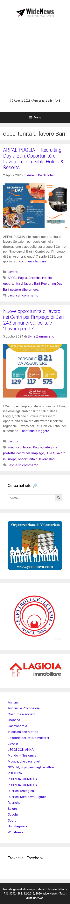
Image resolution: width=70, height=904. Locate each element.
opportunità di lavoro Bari (21, 283)
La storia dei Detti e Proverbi (28, 738)
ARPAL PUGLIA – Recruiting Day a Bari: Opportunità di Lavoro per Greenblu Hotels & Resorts (33, 158)
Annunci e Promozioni (24, 708)
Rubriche (14, 803)
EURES (50, 453)
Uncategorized (18, 826)
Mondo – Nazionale (22, 755)
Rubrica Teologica (21, 791)
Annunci (13, 702)
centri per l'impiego (30, 453)
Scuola (13, 814)
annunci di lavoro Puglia (25, 447)
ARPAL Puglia (17, 278)
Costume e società (21, 714)
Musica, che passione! (24, 761)
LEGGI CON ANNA (21, 749)
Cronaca (14, 720)
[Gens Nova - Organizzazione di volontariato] (35, 569)
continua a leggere (32, 261)
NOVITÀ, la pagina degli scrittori (31, 767)
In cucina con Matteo (23, 732)
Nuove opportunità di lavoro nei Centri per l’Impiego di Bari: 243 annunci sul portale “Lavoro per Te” (34, 320)
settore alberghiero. (24, 289)
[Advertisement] (35, 59)
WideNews (15, 832)
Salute (12, 809)
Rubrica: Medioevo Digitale (27, 797)
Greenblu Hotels (40, 278)
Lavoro (13, 272)
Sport (12, 820)
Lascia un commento (23, 295)
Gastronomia (17, 726)
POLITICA (15, 773)
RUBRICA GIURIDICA (23, 779)
